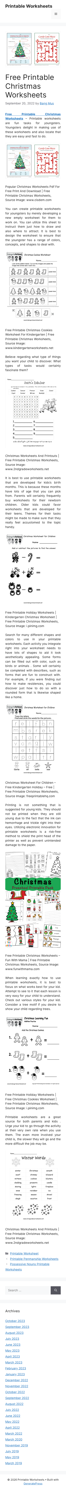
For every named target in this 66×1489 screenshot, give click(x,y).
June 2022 (12, 1416)
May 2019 (12, 1457)
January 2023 (15, 1374)
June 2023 (12, 1344)
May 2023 (12, 1350)
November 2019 (16, 1445)
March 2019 (13, 1463)
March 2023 (13, 1362)
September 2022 (17, 1398)
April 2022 (12, 1427)
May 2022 (12, 1421)
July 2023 (12, 1338)
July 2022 (12, 1410)
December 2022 (16, 1380)
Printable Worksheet (24, 1253)
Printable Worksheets (28, 6)
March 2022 (13, 1433)
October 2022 (15, 1392)
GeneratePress (33, 1483)
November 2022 (16, 1386)
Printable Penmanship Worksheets (34, 1259)
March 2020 (13, 1439)
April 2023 (12, 1356)
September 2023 (17, 1327)
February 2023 (15, 1368)
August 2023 (14, 1333)
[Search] (56, 1290)
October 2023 (15, 1321)
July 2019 (12, 1451)
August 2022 (14, 1404)
